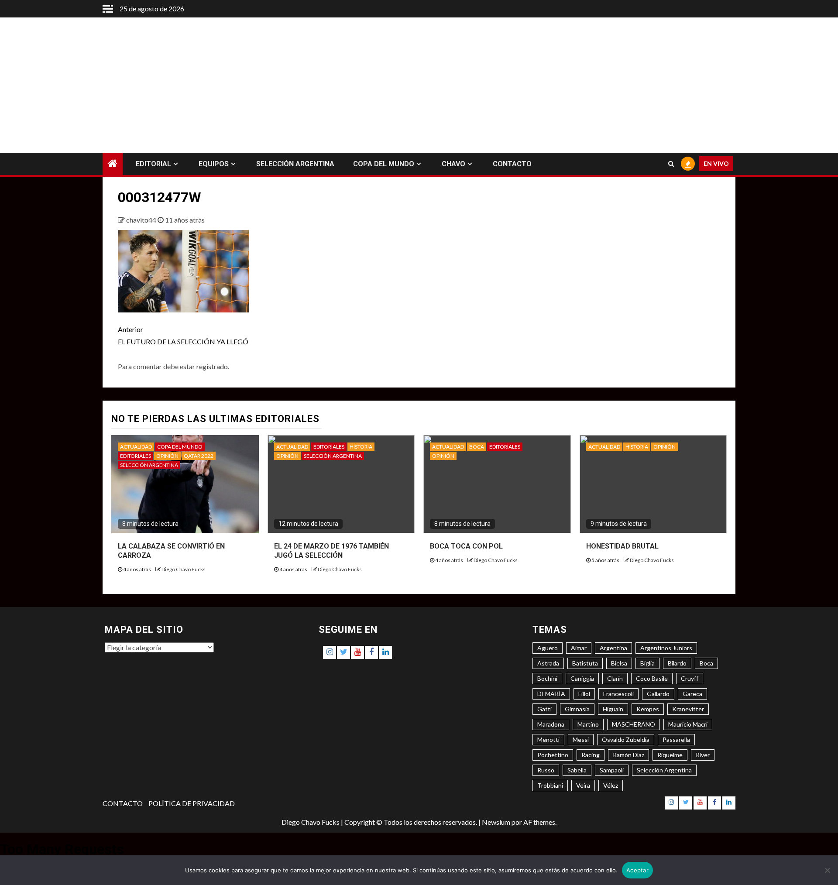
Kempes (647, 709)
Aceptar (637, 870)
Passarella (676, 739)
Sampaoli (612, 770)
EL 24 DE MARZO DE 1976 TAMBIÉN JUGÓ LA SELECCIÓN (331, 550)
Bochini (547, 678)
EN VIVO (716, 164)
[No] (827, 870)
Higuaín (613, 709)
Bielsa (619, 663)
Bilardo (677, 663)
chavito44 (142, 220)
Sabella (577, 770)
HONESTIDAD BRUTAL (622, 546)
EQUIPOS (214, 164)
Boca (706, 663)
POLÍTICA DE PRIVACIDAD (191, 803)
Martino (588, 724)
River (703, 754)
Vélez (610, 785)
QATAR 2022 (198, 456)
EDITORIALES (135, 456)
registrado (212, 366)
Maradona (550, 724)
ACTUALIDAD (136, 446)
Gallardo (658, 693)
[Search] (671, 164)
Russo (545, 770)
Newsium (496, 822)
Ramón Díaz (628, 754)
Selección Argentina (664, 770)
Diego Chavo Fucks (183, 569)
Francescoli (618, 693)
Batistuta (585, 663)
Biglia (647, 663)
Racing (590, 754)
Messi (581, 739)
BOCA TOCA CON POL (466, 546)
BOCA (476, 446)
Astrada (548, 663)
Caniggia (582, 678)
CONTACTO (512, 164)
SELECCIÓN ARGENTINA (295, 164)
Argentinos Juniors (666, 648)
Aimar (579, 648)
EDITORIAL (153, 164)
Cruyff (689, 678)
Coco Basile (652, 678)
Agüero (547, 648)
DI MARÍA (551, 693)
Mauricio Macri (687, 724)
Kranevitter (688, 709)
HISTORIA (361, 446)
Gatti (544, 709)
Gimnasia (577, 709)
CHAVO (453, 164)
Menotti (548, 739)
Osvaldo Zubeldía (625, 739)
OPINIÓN (167, 456)
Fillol (584, 693)
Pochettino (552, 754)
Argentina (613, 648)
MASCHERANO (633, 724)
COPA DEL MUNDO (383, 164)
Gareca (692, 693)
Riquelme (670, 754)
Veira (583, 785)
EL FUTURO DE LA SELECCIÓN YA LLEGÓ (183, 335)
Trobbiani (550, 785)
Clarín (615, 678)
